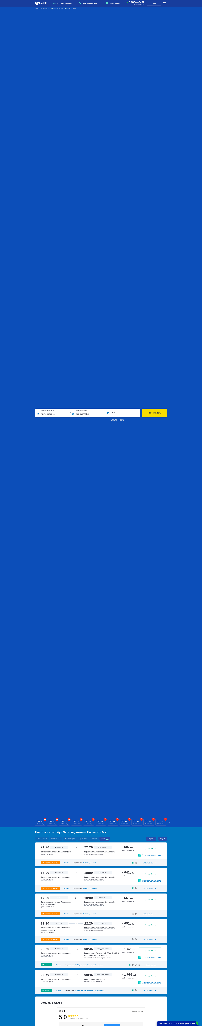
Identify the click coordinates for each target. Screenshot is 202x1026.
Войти (154, 3)
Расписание (55, 839)
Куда (162, 839)
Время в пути (70, 839)
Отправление (42, 839)
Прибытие (83, 839)
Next (169, 822)
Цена (103, 839)
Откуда (150, 839)
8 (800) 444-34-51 (136, 2)
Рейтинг (94, 839)
